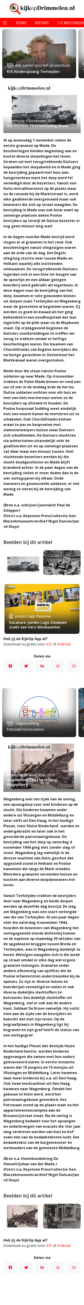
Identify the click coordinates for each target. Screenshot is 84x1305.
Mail (74, 666)
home (21, 22)
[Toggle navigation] (5, 22)
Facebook (10, 666)
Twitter (26, 666)
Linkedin (42, 666)
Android (63, 644)
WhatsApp (58, 666)
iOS (49, 644)
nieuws (42, 22)
